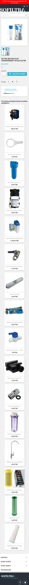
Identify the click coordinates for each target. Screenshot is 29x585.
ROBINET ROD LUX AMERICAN (14, 462)
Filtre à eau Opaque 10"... (15, 182)
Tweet (12, 81)
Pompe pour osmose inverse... (14, 210)
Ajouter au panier (17, 74)
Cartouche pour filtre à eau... (14, 490)
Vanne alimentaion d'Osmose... (14, 266)
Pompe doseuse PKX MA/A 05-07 (14, 126)
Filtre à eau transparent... (14, 434)
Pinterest (16, 81)
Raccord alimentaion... (14, 406)
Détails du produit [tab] (10, 89)
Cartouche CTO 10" (14, 518)
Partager (8, 81)
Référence (7, 93)
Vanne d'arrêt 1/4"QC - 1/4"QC (14, 350)
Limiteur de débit (14, 294)
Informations (6, 570)
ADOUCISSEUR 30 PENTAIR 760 (14, 238)
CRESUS (15, 578)
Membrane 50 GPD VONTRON (15, 322)
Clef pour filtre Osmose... (14, 154)
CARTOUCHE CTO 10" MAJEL (14, 546)
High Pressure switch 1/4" (14, 378)
